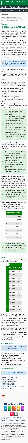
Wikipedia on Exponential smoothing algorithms (15, 62)
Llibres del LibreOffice (14, 404)
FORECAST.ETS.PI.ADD (7, 383)
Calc (18, 7)
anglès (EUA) (5, 10)
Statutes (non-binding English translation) (12, 419)
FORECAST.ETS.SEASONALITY (9, 386)
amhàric (14, 10)
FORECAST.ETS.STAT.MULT (9, 381)
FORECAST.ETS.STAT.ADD (8, 379)
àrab (20, 10)
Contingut (4, 14)
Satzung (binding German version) (10, 420)
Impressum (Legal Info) (7, 417)
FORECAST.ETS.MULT (12, 378)
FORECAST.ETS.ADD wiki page (14, 372)
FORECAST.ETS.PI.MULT (8, 385)
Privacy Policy (18, 417)
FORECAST (22, 386)
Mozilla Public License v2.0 (14, 425)
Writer (12, 7)
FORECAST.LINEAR (6, 388)
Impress (23, 7)
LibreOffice (4, 7)
